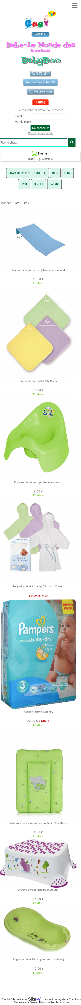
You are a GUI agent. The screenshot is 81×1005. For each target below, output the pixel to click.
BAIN (55, 173)
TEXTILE (38, 184)
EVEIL (24, 184)
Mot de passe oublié (40, 133)
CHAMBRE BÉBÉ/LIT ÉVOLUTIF (27, 173)
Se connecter (40, 128)
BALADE (54, 184)
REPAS (67, 173)
